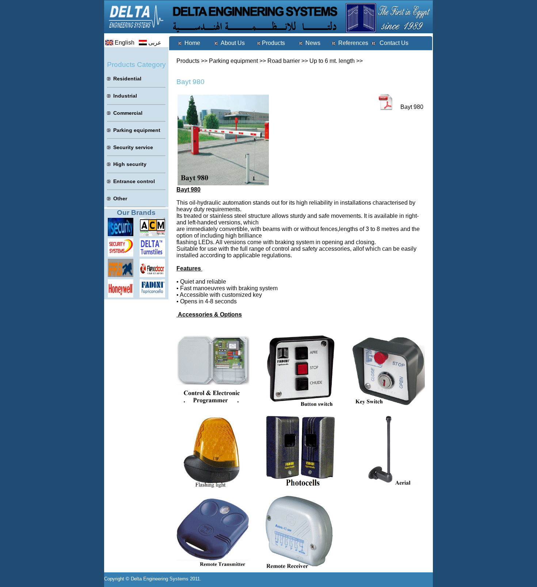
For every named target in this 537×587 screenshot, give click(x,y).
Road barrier (283, 61)
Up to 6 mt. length (332, 61)
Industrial (125, 96)
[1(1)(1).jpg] (152, 295)
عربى (154, 42)
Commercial (127, 113)
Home (192, 43)
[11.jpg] (120, 295)
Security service (133, 147)
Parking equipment (233, 61)
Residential (127, 79)
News (312, 43)
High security (129, 164)
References (353, 43)
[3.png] (152, 234)
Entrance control (134, 181)
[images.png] (120, 254)
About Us (233, 43)
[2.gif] (120, 275)
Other (120, 198)
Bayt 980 (411, 107)
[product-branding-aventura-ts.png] (152, 254)
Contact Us (393, 43)
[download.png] (152, 275)
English (124, 42)
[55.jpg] (120, 234)
